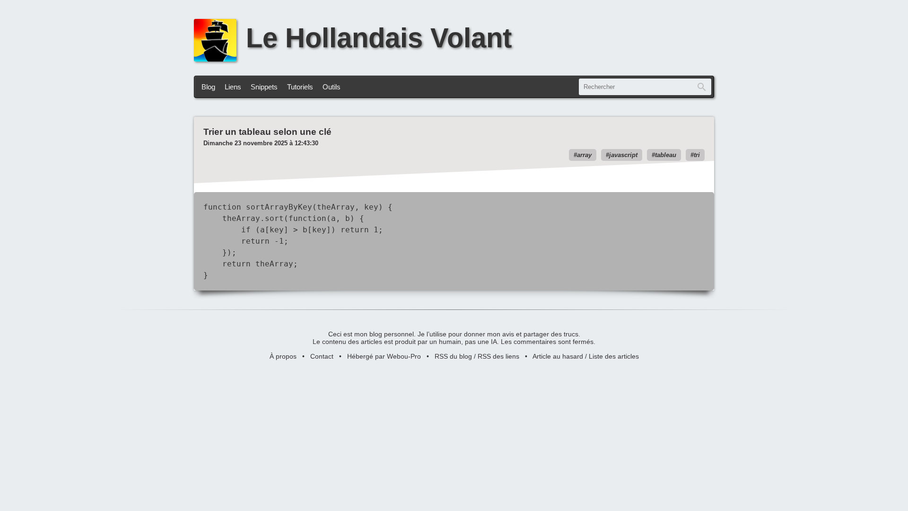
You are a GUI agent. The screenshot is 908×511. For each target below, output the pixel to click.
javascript (623, 155)
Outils (331, 87)
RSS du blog (453, 356)
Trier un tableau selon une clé (267, 132)
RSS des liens (498, 356)
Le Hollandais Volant (379, 38)
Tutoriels (300, 87)
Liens (233, 87)
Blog (208, 87)
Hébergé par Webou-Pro (384, 356)
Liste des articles (614, 356)
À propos (283, 356)
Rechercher (701, 87)
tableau (665, 155)
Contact (321, 356)
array (584, 155)
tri (697, 155)
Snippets (264, 87)
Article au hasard (558, 356)
